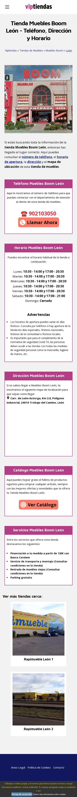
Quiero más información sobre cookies (49, 794)
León (69, 50)
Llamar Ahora (42, 222)
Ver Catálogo (42, 505)
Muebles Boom (54, 50)
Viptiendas (11, 50)
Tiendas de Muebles (31, 50)
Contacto (58, 767)
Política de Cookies (39, 767)
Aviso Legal (18, 767)
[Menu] (7, 7)
